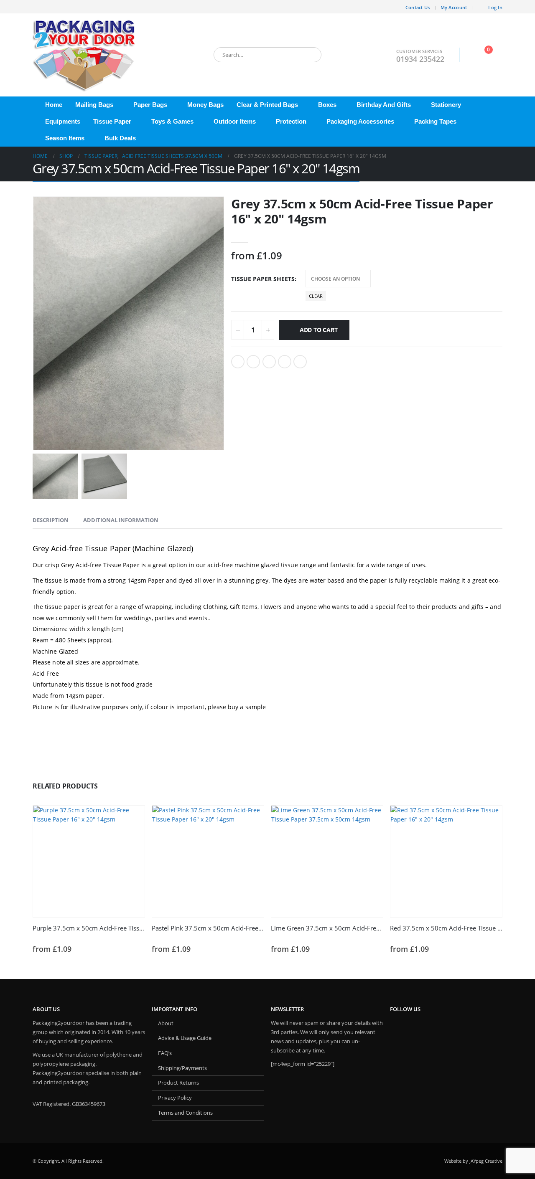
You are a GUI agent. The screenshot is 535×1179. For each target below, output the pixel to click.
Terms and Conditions (185, 1112)
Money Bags (205, 104)
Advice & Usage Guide (184, 1038)
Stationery (446, 104)
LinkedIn (269, 361)
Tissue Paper (112, 121)
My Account (454, 7)
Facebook (238, 361)
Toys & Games (172, 121)
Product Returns (178, 1082)
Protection (291, 121)
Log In (495, 7)
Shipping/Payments (182, 1068)
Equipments (62, 121)
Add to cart (319, 330)
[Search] (309, 55)
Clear (316, 296)
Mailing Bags (94, 104)
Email (300, 361)
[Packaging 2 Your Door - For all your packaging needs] (85, 55)
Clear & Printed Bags (267, 104)
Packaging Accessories (360, 121)
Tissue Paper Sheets (263, 279)
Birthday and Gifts (384, 104)
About (165, 1023)
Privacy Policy (175, 1097)
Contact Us (417, 7)
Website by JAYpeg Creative (473, 1161)
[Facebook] (39, 7)
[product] (89, 861)
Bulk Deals (120, 138)
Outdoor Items (235, 121)
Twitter (253, 361)
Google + (284, 361)
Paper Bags (150, 104)
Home (53, 104)
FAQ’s (165, 1053)
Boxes (327, 104)
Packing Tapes (435, 121)
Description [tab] (51, 520)
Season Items (64, 138)
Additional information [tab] (120, 520)
